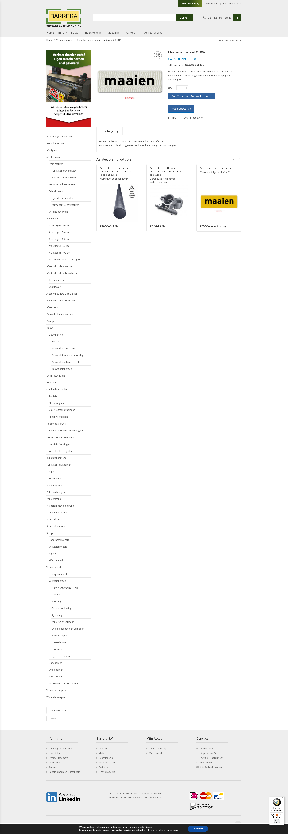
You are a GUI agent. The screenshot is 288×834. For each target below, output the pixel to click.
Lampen (50, 471)
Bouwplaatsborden (62, 368)
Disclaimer (54, 762)
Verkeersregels (59, 635)
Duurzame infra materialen (113, 171)
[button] (158, 55)
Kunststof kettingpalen (61, 444)
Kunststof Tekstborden (58, 464)
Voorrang (57, 601)
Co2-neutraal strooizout (62, 409)
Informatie (57, 649)
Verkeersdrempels (56, 690)
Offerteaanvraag (189, 3)
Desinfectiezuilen (55, 375)
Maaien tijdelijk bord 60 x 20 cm (217, 172)
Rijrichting (57, 615)
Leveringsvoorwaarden (61, 748)
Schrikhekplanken (55, 526)
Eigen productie (107, 771)
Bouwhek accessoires (63, 348)
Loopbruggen (53, 478)
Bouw (74, 32)
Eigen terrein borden (62, 656)
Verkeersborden (154, 32)
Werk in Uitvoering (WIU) (65, 587)
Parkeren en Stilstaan (63, 621)
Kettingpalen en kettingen (60, 437)
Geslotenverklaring (62, 608)
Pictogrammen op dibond (60, 505)
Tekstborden (56, 676)
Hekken (56, 341)
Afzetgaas (51, 150)
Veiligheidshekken (58, 211)
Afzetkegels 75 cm (59, 245)
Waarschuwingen (55, 697)
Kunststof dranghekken (64, 170)
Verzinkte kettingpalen (61, 451)
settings (174, 830)
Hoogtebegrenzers (56, 423)
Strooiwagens (56, 403)
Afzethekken (53, 157)
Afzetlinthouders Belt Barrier (61, 293)
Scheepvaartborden (57, 512)
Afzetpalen (52, 307)
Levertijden (55, 753)
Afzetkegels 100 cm (59, 252)
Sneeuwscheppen (58, 416)
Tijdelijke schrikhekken (64, 198)
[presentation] (233, 159)
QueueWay (55, 286)
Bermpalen (52, 321)
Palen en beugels (108, 174)
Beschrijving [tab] (109, 131)
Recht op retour (107, 762)
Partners (103, 767)
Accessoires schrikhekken (163, 168)
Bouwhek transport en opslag (68, 355)
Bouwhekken (56, 334)
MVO (101, 753)
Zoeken (52, 718)
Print (173, 117)
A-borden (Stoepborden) (59, 136)
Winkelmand (211, 3)
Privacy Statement (58, 757)
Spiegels (50, 533)
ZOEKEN (184, 17)
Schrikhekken (56, 191)
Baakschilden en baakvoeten (61, 314)
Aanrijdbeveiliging (55, 143)
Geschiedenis (106, 757)
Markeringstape (54, 485)
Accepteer (198, 828)
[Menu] (283, 798)
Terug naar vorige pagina (230, 39)
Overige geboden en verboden (68, 628)
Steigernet (52, 553)
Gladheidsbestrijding (57, 389)
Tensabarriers (56, 280)
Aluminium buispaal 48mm (114, 178)
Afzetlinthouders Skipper (59, 266)
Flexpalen (51, 382)
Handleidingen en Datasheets (64, 771)
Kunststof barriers (56, 457)
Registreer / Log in (232, 3)
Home (50, 32)
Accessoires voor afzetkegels (64, 259)
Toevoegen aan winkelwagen (194, 96)
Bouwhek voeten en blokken (67, 362)
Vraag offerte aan (181, 108)
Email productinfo (193, 117)
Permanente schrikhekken (65, 204)
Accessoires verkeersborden (114, 168)
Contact (103, 748)
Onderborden (84, 39)
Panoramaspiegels (59, 539)
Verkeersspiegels (58, 546)
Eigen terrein (93, 32)
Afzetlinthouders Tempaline (61, 300)
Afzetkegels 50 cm (59, 232)
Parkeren (131, 32)
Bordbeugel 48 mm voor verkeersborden (163, 180)
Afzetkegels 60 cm (59, 239)
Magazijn (113, 32)
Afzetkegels (52, 218)
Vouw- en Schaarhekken (62, 184)
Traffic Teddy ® (55, 560)
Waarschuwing (59, 642)
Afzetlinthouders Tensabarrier (62, 273)
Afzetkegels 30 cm (59, 225)
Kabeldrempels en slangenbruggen (65, 430)
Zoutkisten (54, 396)
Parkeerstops (53, 498)
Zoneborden (55, 662)
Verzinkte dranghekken (64, 177)
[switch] (277, 821)
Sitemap (53, 767)
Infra (61, 32)
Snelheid (56, 594)
